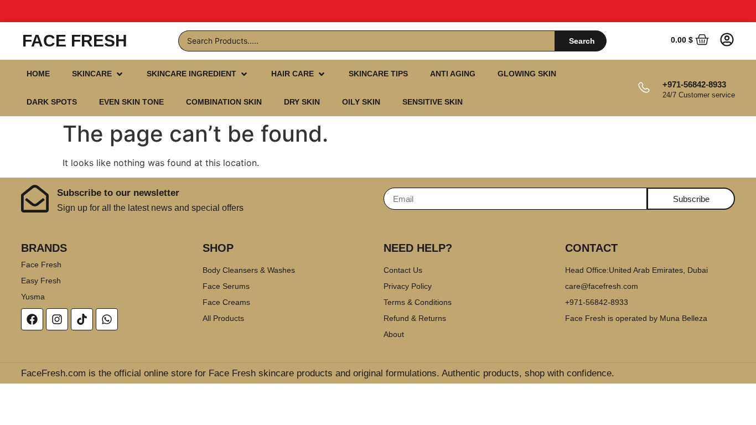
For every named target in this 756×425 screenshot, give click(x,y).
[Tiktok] (82, 319)
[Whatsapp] (107, 319)
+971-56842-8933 (694, 84)
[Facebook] (32, 319)
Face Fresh (74, 41)
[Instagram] (57, 319)
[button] (98, 73)
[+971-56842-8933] (643, 88)
